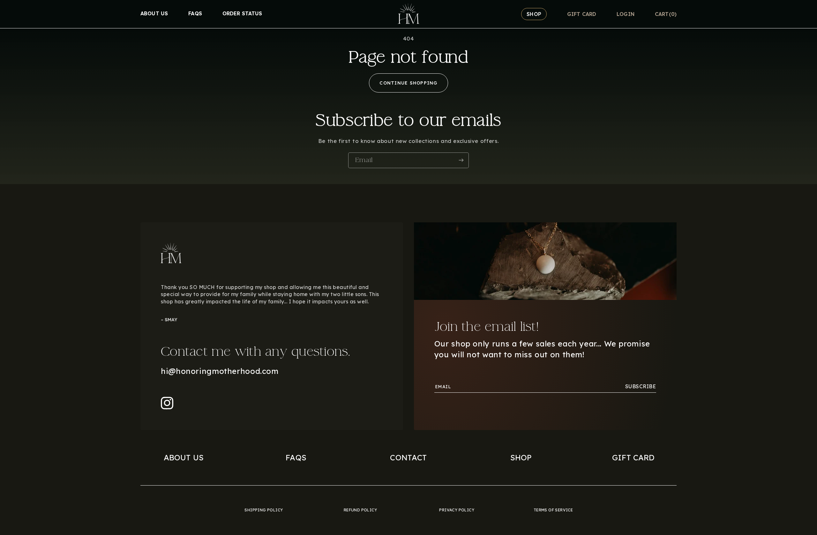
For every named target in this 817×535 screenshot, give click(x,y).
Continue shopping (408, 83)
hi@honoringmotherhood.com (220, 371)
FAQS (296, 457)
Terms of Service (553, 510)
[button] (666, 14)
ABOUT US (184, 457)
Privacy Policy (456, 510)
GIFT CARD (633, 457)
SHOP (521, 457)
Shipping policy (263, 510)
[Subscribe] (461, 160)
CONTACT (408, 457)
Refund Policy (360, 510)
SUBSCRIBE (640, 386)
